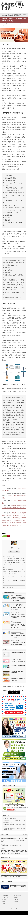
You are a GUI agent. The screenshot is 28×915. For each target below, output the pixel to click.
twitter (19, 2)
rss (17, 2)
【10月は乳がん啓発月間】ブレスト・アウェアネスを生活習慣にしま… (18, 660)
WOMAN (17, 640)
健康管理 (16, 897)
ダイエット (13, 622)
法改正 (17, 612)
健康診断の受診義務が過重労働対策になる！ (18, 653)
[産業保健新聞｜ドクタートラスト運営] (12, 6)
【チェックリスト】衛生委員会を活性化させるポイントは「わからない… (18, 666)
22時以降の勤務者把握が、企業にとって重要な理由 (17, 672)
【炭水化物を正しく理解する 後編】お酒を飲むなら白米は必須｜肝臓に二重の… (18, 626)
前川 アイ (4, 25)
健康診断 (19, 23)
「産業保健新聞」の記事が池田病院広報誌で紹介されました (13, 845)
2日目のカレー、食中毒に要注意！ (10, 818)
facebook (21, 2)
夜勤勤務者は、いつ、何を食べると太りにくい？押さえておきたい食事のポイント (18, 887)
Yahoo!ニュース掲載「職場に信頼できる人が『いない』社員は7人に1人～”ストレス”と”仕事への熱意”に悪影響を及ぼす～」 (14, 840)
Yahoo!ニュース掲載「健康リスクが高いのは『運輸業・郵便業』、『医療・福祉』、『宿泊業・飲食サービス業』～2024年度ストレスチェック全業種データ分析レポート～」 (14, 852)
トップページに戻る (14, 692)
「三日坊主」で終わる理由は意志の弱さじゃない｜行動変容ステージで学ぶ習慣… (18, 599)
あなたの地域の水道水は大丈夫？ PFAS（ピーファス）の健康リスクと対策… (18, 607)
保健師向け (16, 901)
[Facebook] (14, 908)
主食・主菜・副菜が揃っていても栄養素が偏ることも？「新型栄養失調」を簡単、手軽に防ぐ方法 (19, 687)
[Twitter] (11, 908)
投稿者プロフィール (14, 551)
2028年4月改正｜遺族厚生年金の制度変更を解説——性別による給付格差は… (18, 616)
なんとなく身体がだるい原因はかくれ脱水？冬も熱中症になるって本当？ (8, 687)
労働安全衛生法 (5, 895)
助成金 (22, 23)
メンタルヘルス (5, 897)
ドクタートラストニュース (12, 23)
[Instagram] (16, 908)
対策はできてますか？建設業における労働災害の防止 (18, 679)
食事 (20, 622)
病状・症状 (4, 899)
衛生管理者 (21, 604)
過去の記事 (25, 834)
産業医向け (4, 901)
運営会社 (3, 903)
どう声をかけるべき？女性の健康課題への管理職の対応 (18, 643)
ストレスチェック (18, 895)
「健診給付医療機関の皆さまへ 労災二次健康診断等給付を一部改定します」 (14, 508)
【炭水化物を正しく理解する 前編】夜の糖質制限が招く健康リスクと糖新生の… (18, 635)
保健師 (17, 595)
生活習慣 (20, 595)
